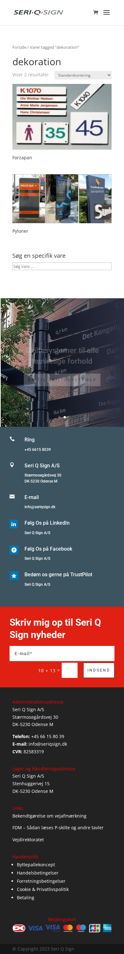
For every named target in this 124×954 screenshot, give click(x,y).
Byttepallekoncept (36, 865)
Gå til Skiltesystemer (62, 373)
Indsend (98, 670)
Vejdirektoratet (28, 840)
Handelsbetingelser (38, 873)
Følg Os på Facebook (48, 549)
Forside (19, 47)
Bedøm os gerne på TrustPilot (58, 575)
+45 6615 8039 (37, 449)
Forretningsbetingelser (41, 881)
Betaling (25, 897)
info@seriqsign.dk (39, 507)
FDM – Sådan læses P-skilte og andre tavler (58, 827)
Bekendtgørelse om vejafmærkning (49, 816)
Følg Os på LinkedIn (47, 523)
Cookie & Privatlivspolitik (43, 889)
